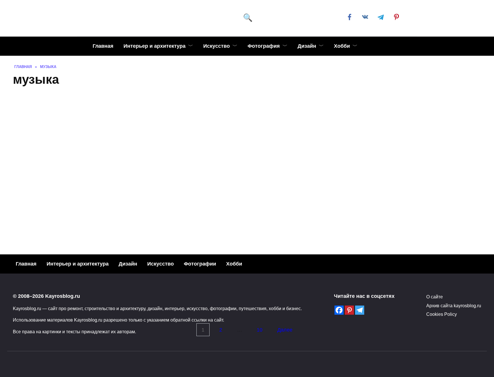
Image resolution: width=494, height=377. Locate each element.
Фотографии (200, 264)
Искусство (216, 46)
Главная (103, 46)
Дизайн (307, 46)
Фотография (264, 46)
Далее (284, 330)
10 (259, 330)
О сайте (434, 296)
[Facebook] (339, 310)
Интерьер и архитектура (155, 46)
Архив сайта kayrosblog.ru (453, 305)
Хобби (342, 46)
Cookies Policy (441, 314)
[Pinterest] (349, 310)
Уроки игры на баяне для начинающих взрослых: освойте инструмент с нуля (115, 196)
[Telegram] (359, 310)
